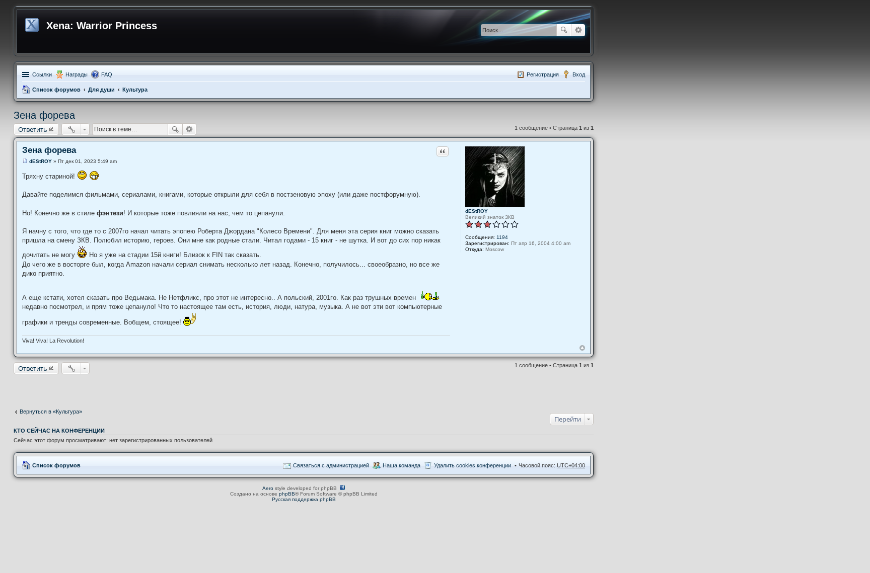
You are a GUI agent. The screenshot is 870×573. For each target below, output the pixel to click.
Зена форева (44, 115)
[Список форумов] (33, 23)
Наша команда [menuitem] (401, 465)
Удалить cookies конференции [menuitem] (472, 465)
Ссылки (42, 74)
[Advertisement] (303, 388)
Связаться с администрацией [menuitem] (331, 465)
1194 (502, 237)
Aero (267, 488)
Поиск (563, 30)
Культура (135, 90)
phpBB (287, 494)
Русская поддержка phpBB (304, 499)
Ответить (32, 129)
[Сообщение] (25, 161)
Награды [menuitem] (76, 74)
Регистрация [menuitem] (543, 74)
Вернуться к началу (582, 348)
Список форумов (56, 90)
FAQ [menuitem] (106, 74)
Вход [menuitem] (578, 74)
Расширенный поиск (578, 30)
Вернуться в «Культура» (51, 411)
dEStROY (476, 211)
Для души (101, 90)
